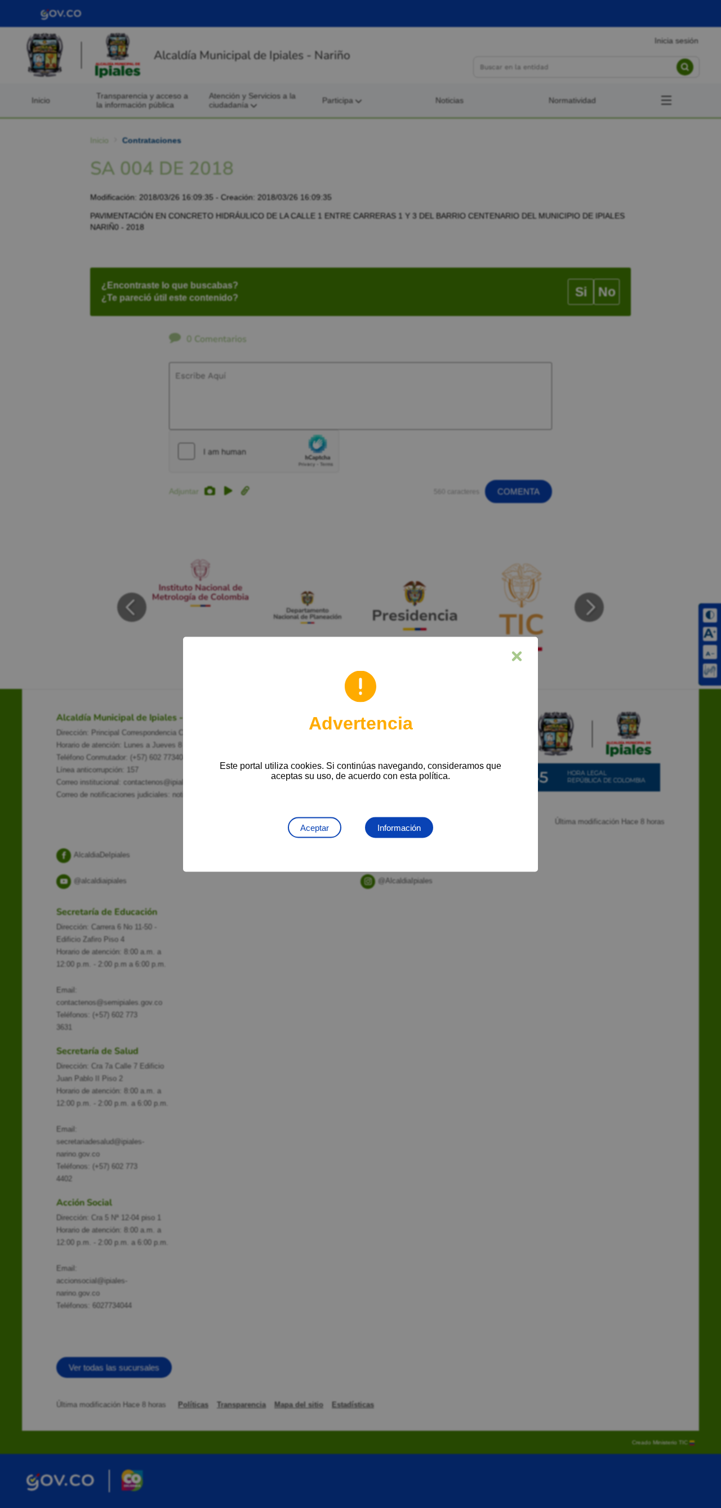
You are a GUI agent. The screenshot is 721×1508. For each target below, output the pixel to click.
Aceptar (314, 827)
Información (399, 827)
